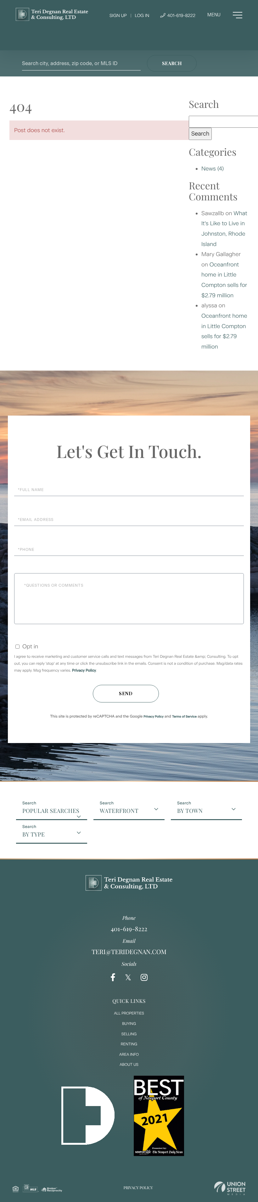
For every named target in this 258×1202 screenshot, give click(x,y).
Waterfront (119, 810)
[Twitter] (128, 977)
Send (126, 693)
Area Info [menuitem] (129, 1054)
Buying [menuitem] (129, 1023)
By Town (190, 810)
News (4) (212, 168)
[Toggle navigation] (224, 15)
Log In (142, 15)
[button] (172, 63)
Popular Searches (50, 810)
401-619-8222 (180, 15)
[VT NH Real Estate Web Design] (229, 1188)
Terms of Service (184, 716)
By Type (33, 834)
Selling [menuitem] (129, 1034)
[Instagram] (144, 977)
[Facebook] (112, 977)
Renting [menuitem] (129, 1044)
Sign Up (118, 15)
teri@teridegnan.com (129, 952)
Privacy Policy (84, 670)
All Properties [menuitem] (129, 1013)
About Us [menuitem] (129, 1064)
